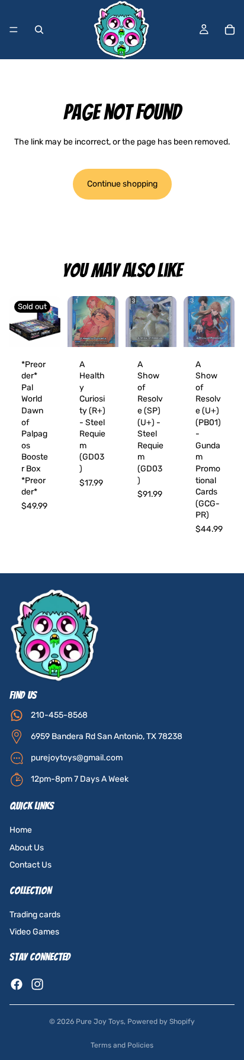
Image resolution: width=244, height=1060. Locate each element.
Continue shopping (122, 184)
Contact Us (30, 865)
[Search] (39, 30)
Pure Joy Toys (100, 1021)
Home (20, 830)
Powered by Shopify (161, 1021)
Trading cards (34, 915)
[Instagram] (37, 984)
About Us (26, 848)
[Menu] (13, 29)
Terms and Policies (122, 1045)
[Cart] (230, 30)
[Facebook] (16, 984)
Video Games (34, 932)
